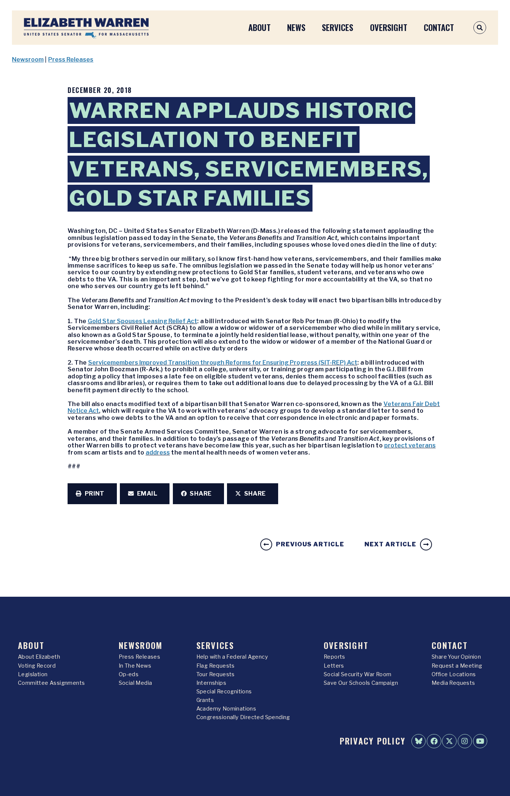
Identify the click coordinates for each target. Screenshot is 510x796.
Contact (439, 27)
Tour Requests (215, 674)
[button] (92, 493)
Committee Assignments (51, 683)
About (259, 27)
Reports (334, 656)
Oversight (388, 27)
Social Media (135, 683)
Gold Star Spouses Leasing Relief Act (142, 321)
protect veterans (410, 445)
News (296, 27)
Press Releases (70, 59)
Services (337, 27)
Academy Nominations (226, 708)
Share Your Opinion (456, 656)
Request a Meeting (457, 665)
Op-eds (129, 674)
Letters (334, 665)
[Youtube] (480, 741)
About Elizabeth (39, 656)
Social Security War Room (358, 674)
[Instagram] (465, 741)
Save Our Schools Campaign (361, 683)
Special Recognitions (224, 691)
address (158, 452)
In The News (135, 665)
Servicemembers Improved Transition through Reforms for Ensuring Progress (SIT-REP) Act (222, 362)
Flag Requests (215, 665)
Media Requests (453, 683)
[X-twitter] (449, 741)
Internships (211, 683)
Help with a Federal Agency (232, 656)
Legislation (32, 674)
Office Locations (454, 674)
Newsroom (28, 59)
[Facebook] (434, 741)
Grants (205, 700)
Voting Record (37, 665)
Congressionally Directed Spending (243, 717)
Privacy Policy (372, 740)
